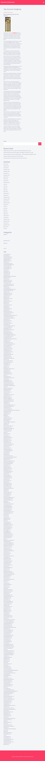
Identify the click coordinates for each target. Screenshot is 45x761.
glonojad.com (6, 490)
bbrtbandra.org (6, 297)
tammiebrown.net (7, 519)
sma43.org (5, 649)
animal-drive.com (7, 587)
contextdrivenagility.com (8, 499)
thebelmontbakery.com (8, 281)
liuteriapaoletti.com (7, 541)
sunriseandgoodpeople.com (9, 542)
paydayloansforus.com (8, 280)
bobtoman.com (6, 303)
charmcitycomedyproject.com (9, 497)
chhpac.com (6, 731)
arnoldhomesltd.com (7, 350)
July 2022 (5, 228)
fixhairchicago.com (7, 576)
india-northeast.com (7, 346)
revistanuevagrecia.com (8, 492)
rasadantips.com (7, 271)
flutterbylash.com (7, 713)
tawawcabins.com (7, 363)
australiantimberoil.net (8, 332)
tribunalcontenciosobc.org (8, 462)
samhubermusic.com (7, 743)
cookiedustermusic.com (8, 549)
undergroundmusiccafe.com (9, 741)
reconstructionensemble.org (9, 550)
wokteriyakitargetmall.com (9, 399)
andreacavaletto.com (7, 427)
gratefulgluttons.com (8, 440)
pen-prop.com (6, 618)
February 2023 (6, 215)
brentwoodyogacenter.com (8, 652)
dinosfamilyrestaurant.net (8, 333)
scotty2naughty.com (7, 494)
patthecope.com (7, 580)
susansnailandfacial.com (8, 616)
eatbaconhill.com (7, 275)
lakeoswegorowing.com (8, 724)
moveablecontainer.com (8, 323)
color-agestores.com (7, 431)
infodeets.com (6, 262)
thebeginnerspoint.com (8, 449)
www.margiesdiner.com (8, 641)
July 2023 (5, 206)
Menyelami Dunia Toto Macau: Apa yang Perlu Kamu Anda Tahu (15, 158)
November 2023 (7, 199)
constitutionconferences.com (9, 579)
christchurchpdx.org (7, 475)
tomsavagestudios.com (8, 408)
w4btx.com (6, 386)
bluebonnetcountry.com (8, 298)
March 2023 (6, 213)
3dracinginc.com (6, 454)
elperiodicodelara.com (8, 256)
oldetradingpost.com (7, 328)
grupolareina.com (7, 324)
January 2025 (6, 180)
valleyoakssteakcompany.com (9, 574)
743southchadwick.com (8, 345)
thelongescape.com (7, 522)
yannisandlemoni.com (7, 372)
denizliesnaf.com (7, 577)
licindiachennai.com (7, 259)
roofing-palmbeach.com (8, 347)
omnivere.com (6, 269)
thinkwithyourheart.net (8, 356)
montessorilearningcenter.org (9, 698)
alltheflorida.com (7, 704)
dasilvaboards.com (7, 464)
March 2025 (6, 178)
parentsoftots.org (7, 600)
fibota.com (6, 687)
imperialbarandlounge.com (8, 354)
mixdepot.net (6, 665)
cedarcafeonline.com (7, 265)
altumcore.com (6, 585)
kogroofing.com (6, 306)
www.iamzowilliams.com (8, 671)
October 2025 (6, 173)
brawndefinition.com (7, 470)
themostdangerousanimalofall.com (10, 457)
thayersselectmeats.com (8, 590)
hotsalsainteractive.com (8, 263)
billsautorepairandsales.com (9, 696)
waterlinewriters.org (7, 597)
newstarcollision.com (7, 392)
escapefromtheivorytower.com (9, 343)
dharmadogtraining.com (8, 732)
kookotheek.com (7, 310)
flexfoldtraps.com (7, 628)
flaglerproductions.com (8, 468)
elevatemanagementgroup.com (9, 718)
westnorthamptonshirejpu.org (9, 317)
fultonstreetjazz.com (8, 320)
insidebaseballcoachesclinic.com (9, 705)
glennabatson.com (7, 466)
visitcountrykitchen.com (8, 527)
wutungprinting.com (7, 532)
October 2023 (6, 200)
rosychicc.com (6, 434)
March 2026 (6, 164)
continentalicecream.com (8, 471)
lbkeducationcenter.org (8, 418)
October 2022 (6, 223)
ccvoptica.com (6, 655)
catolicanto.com (7, 416)
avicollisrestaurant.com (8, 564)
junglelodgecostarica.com (8, 524)
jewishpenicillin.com (7, 407)
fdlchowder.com (6, 642)
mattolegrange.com (7, 523)
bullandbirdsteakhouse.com (9, 645)
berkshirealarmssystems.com (9, 368)
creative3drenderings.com (8, 601)
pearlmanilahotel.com (8, 301)
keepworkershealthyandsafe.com (10, 289)
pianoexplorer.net (7, 674)
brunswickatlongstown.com (9, 511)
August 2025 (6, 176)
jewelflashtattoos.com (8, 294)
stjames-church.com (7, 493)
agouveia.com (6, 727)
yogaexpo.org (6, 424)
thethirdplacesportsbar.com (9, 679)
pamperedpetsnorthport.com (9, 377)
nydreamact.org (6, 291)
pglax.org (5, 538)
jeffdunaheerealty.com (8, 624)
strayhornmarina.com (7, 467)
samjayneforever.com (7, 701)
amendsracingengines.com (8, 629)
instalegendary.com (7, 288)
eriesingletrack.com (7, 376)
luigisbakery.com (6, 658)
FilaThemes (31, 756)
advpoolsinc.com (7, 570)
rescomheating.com (7, 736)
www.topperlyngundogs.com (9, 622)
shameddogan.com (7, 598)
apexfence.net (6, 744)
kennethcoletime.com (8, 509)
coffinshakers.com (7, 502)
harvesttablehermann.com (8, 336)
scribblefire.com (6, 423)
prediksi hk (14, 32)
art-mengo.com (6, 516)
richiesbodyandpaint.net (8, 258)
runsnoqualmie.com (7, 639)
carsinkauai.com (6, 706)
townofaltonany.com (7, 537)
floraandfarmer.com (7, 340)
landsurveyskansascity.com (8, 635)
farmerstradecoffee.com (8, 602)
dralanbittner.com (7, 371)
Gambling (5, 234)
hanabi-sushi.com (7, 659)
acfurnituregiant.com (7, 267)
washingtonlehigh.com (8, 657)
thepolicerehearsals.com (8, 458)
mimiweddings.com (7, 737)
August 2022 (6, 226)
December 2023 (6, 197)
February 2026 (6, 165)
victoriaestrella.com (7, 559)
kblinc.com (5, 375)
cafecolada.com (6, 446)
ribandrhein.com (6, 414)
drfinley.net (6, 721)
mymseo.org (6, 730)
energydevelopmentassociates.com (10, 338)
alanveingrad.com (7, 529)
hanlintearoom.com (7, 714)
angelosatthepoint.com (8, 571)
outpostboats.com (7, 436)
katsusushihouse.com (7, 485)
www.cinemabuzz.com (8, 663)
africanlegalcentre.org (8, 484)
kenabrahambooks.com (8, 476)
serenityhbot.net (7, 614)
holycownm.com (7, 554)
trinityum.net (6, 676)
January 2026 (6, 167)
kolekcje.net (6, 415)
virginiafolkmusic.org (7, 411)
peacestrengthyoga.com (8, 626)
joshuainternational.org (8, 615)
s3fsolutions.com (7, 341)
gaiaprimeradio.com (7, 518)
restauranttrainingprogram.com (9, 405)
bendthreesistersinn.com (8, 545)
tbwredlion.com (6, 695)
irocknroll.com (6, 359)
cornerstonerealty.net (8, 668)
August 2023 (6, 204)
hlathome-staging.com (8, 398)
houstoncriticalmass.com (8, 455)
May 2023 (5, 210)
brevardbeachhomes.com (8, 342)
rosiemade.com (6, 379)
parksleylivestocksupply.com (9, 428)
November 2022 (7, 221)
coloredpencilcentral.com (8, 351)
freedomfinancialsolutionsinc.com (10, 627)
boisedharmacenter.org (8, 429)
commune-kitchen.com (8, 477)
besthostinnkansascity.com (8, 739)
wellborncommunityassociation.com (10, 315)
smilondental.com (7, 390)
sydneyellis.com (6, 402)
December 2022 (6, 219)
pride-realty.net (6, 710)
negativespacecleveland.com (9, 540)
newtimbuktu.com (7, 272)
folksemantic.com (7, 364)
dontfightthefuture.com (8, 349)
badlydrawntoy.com (7, 609)
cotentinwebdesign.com (8, 327)
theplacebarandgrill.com (8, 567)
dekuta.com (6, 662)
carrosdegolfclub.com (8, 337)
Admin (12, 12)
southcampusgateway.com (8, 312)
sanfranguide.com (7, 451)
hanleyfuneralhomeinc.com (9, 382)
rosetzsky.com (6, 489)
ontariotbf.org (6, 286)
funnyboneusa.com (7, 548)
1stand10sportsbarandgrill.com (9, 385)
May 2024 (5, 188)
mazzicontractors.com (8, 678)
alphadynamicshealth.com (8, 711)
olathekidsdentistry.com (8, 381)
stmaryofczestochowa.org (8, 503)
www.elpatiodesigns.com (8, 684)
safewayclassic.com (7, 282)
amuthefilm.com (7, 479)
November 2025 (7, 171)
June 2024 (5, 186)
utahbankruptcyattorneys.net (9, 358)
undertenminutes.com (8, 268)
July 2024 (5, 184)
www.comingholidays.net (8, 450)
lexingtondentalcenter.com (9, 401)
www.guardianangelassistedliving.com (10, 691)
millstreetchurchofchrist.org (9, 708)
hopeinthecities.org (7, 438)
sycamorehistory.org (7, 667)
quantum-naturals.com (8, 697)
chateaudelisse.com (7, 314)
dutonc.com (6, 520)
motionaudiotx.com (7, 734)
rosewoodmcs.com (7, 666)
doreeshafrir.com (7, 496)
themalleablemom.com (8, 507)
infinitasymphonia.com (8, 483)
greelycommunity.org (7, 486)
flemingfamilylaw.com (8, 722)
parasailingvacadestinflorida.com (9, 709)
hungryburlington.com (8, 510)
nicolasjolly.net (6, 481)
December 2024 (6, 182)
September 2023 (7, 202)
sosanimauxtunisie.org (8, 304)
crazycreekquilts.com (7, 472)
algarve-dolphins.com (7, 528)
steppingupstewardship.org (8, 654)
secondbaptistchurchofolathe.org (10, 728)
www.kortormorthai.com (8, 631)
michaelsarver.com (7, 395)
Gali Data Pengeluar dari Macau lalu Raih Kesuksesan (13, 156)
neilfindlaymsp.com (7, 563)
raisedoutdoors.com (7, 355)
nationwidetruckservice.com (9, 555)
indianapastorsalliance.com (9, 572)
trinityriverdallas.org (7, 419)
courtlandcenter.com (7, 562)
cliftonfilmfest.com (7, 353)
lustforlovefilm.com (7, 480)
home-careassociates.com (8, 425)
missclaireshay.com (7, 254)
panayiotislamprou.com (8, 311)
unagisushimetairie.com (8, 293)
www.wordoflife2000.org (8, 360)
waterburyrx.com (7, 568)
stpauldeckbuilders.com (8, 636)
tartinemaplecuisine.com (8, 512)
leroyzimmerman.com (8, 719)
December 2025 (6, 169)
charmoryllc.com (7, 453)
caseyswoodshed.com (8, 575)
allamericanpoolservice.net (9, 406)
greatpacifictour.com (7, 558)
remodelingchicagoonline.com (9, 650)
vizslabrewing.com (7, 369)
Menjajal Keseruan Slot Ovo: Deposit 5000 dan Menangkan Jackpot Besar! (17, 150)
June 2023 (5, 208)
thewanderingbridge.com (8, 506)
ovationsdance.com (7, 412)
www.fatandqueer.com (8, 632)
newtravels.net (6, 278)
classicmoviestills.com (8, 445)
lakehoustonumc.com (7, 610)
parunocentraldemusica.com (9, 689)
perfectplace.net (7, 420)
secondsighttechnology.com (9, 394)
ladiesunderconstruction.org (9, 329)
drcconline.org (6, 566)
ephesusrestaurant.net (8, 680)
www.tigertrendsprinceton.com (9, 619)
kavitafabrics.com (7, 551)
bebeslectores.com (7, 330)
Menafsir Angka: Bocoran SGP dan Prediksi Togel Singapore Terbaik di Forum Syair (18, 152)
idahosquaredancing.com (8, 362)
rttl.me (5, 735)
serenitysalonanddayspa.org (9, 264)
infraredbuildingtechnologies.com (10, 334)
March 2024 (6, 191)
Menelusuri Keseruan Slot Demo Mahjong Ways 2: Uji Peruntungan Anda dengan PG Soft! (20, 154)
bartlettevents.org (7, 321)
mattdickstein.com (7, 607)
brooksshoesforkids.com (8, 589)
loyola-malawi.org (7, 433)
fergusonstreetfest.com (8, 700)
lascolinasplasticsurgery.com (9, 646)
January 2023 (6, 217)
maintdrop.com (6, 302)
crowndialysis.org (7, 403)
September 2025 (7, 175)
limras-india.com (7, 255)
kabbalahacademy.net (7, 389)
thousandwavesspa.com (8, 561)
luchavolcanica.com (7, 553)
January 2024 (6, 195)
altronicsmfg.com (7, 273)
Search (5, 141)
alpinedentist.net (7, 307)
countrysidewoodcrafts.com (9, 284)
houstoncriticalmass (8, 2)
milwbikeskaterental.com (8, 535)
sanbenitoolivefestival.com (9, 444)
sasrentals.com (6, 393)
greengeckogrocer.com (8, 397)
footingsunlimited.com (8, 637)
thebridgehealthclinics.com (8, 596)
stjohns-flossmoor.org (8, 546)
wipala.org (5, 432)
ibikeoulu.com (6, 501)
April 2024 (5, 189)
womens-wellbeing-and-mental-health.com (12, 410)
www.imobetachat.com (8, 606)
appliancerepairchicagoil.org (9, 285)
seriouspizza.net (6, 583)
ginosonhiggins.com (7, 531)
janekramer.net (6, 514)
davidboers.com (6, 605)
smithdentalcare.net (7, 740)
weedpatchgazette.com (8, 373)
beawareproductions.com (8, 498)
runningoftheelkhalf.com (8, 623)
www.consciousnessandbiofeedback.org (11, 670)
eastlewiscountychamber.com (9, 460)
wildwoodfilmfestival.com (8, 316)
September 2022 (7, 224)
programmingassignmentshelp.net (10, 276)
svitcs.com (5, 581)
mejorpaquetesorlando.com (9, 384)
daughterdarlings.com (7, 260)
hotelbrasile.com (7, 319)
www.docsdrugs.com (7, 640)
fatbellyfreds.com (7, 683)
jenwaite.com (6, 717)
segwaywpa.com (7, 593)
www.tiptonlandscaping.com (9, 653)
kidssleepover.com (7, 277)
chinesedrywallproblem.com (9, 544)
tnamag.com (6, 588)
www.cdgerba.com (7, 688)
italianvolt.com (6, 367)
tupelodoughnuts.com (8, 380)
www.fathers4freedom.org (8, 620)
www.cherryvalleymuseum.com (9, 325)
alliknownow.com (7, 459)
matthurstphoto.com (7, 702)
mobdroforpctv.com (7, 441)
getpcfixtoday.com (7, 295)
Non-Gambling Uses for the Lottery (11, 15)
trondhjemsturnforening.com (9, 692)
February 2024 (6, 193)
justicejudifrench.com (7, 505)
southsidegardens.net (7, 675)
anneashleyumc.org (7, 633)
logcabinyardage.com (7, 603)
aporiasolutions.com (7, 592)
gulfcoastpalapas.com (8, 594)
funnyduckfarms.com (7, 715)
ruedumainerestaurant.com (8, 488)
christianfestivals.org (7, 525)
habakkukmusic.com (7, 611)
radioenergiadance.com (8, 308)
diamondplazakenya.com (8, 693)
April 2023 (5, 211)
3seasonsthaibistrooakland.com (9, 421)
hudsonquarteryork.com (8, 685)
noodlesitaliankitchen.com (8, 290)
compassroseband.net (8, 584)
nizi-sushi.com (6, 515)
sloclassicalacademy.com (8, 463)
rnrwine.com (6, 723)
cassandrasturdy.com (7, 442)
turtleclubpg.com (7, 557)
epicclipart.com (6, 299)
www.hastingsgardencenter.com (9, 672)
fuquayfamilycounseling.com (9, 726)
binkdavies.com (6, 473)
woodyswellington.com (8, 682)
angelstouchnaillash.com (8, 388)
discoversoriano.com (7, 447)
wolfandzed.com (7, 661)
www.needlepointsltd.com (8, 644)
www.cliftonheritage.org (8, 648)
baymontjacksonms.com (8, 536)
